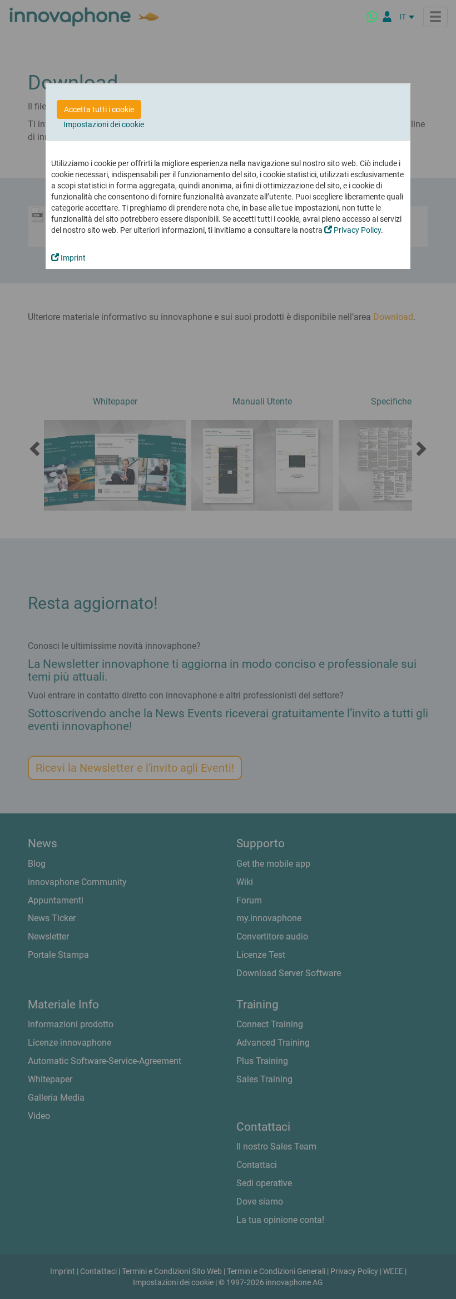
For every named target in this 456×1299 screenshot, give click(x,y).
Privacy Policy (356, 230)
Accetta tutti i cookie (99, 109)
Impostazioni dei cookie (103, 124)
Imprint (72, 257)
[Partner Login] (387, 16)
